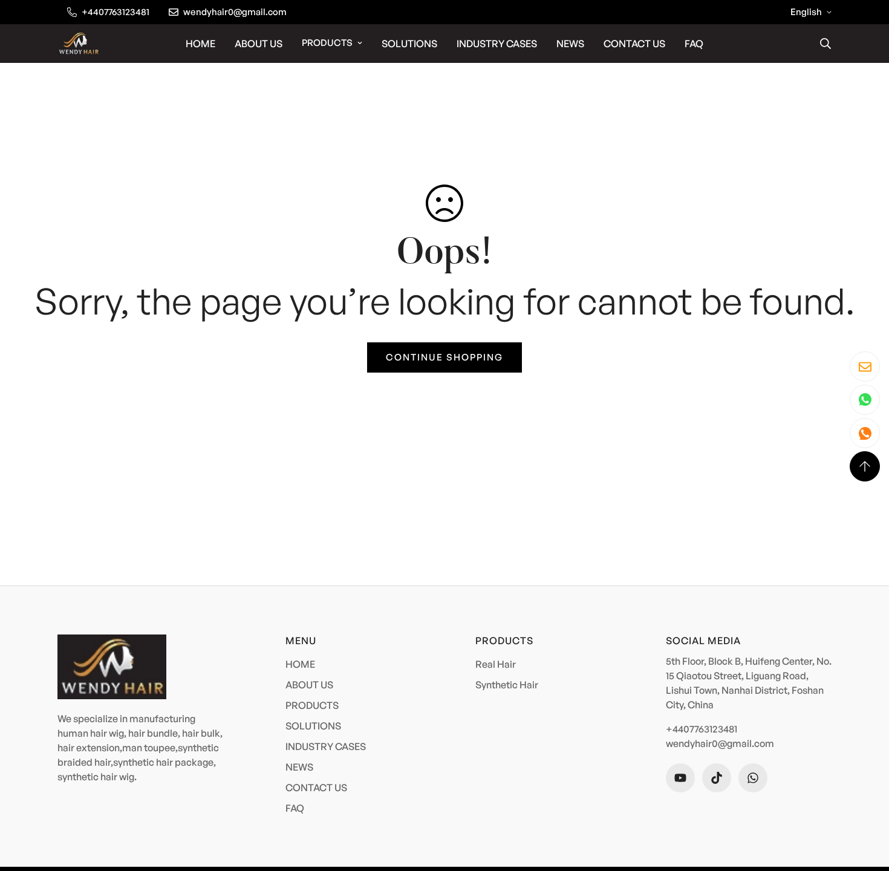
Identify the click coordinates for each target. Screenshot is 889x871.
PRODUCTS (327, 42)
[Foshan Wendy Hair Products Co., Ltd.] (78, 43)
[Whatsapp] (752, 777)
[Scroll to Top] (865, 466)
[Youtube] (680, 777)
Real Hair (495, 664)
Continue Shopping (444, 357)
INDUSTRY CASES (497, 44)
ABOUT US (258, 44)
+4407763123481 (701, 729)
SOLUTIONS (409, 44)
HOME (200, 44)
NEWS (570, 44)
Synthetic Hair (506, 685)
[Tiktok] (716, 777)
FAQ (694, 44)
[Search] (825, 43)
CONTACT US (634, 44)
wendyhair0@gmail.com (720, 743)
